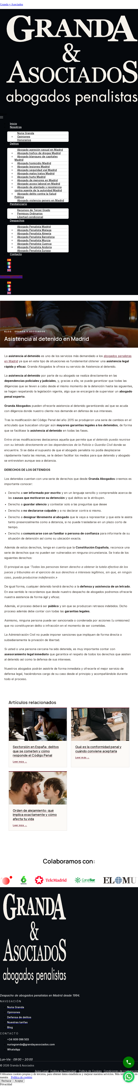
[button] (69, 116)
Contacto (16, 254)
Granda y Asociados (11, 4)
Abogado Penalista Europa (34, 250)
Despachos (17, 220)
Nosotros (16, 127)
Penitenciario (18, 204)
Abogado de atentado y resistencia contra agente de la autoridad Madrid (38, 189)
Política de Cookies (90, 1071)
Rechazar (6, 1081)
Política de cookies (21, 1077)
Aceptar (19, 1081)
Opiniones (23, 136)
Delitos (14, 143)
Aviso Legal (42, 1071)
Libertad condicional (30, 216)
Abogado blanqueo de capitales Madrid (36, 158)
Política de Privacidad (63, 1071)
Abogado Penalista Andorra (34, 247)
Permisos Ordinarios (30, 213)
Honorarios (24, 139)
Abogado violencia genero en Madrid (40, 200)
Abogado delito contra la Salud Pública (35, 195)
